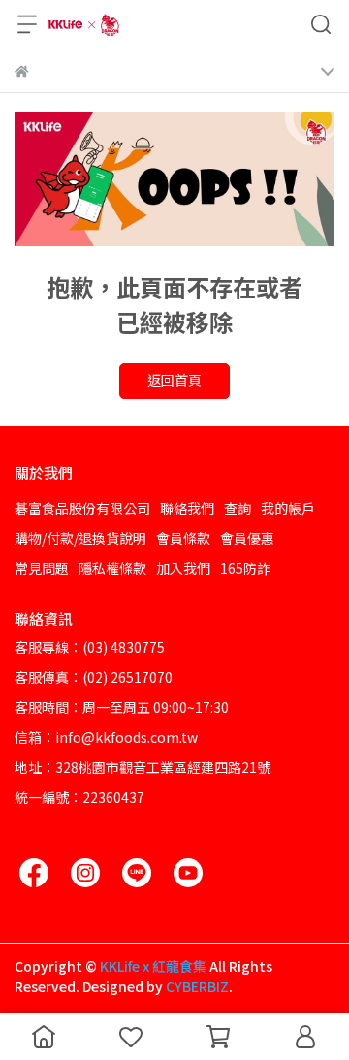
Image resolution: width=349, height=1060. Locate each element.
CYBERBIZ (197, 986)
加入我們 (183, 568)
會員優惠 (247, 538)
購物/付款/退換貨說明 (80, 538)
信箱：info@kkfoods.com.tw (106, 737)
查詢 (237, 508)
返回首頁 (174, 380)
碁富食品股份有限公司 (82, 508)
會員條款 (183, 538)
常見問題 (42, 568)
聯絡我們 (187, 508)
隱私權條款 (112, 568)
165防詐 (245, 568)
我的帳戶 (288, 508)
